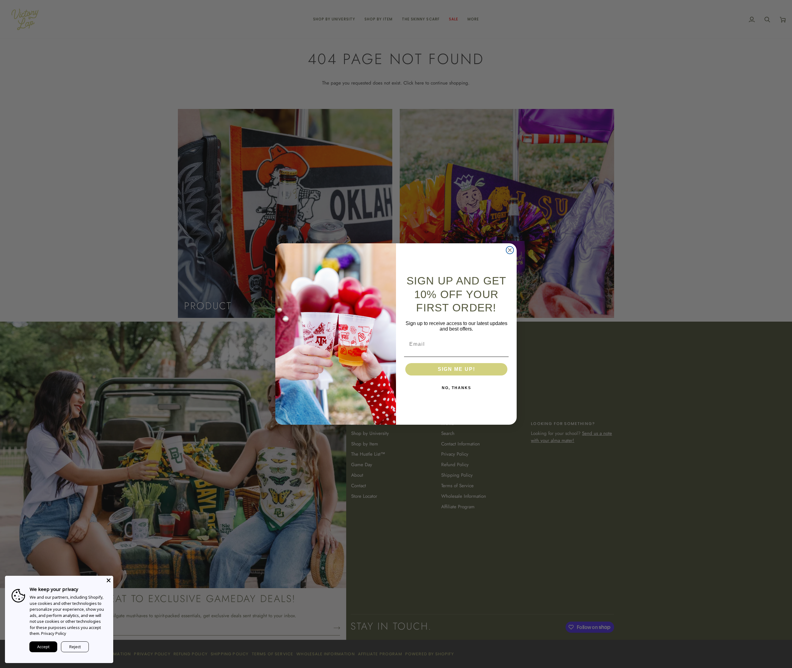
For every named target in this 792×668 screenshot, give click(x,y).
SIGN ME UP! (456, 369)
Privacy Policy (53, 633)
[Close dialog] (510, 250)
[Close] (108, 580)
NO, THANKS (456, 388)
